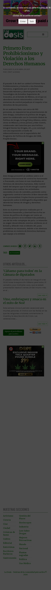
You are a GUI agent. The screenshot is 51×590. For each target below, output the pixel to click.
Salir (32, 21)
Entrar (23, 21)
